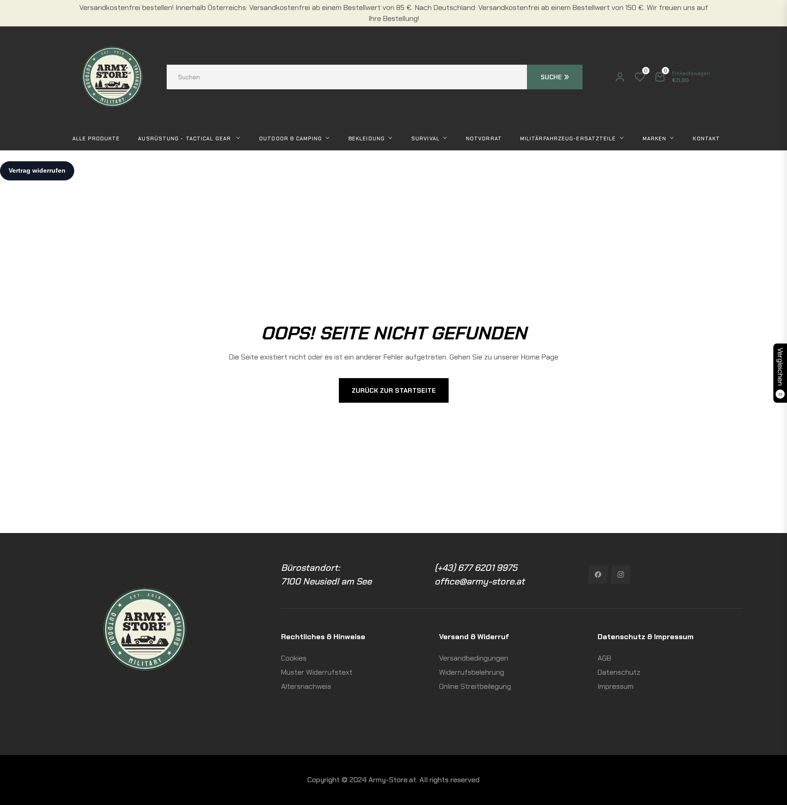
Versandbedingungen (473, 658)
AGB (604, 658)
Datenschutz (619, 672)
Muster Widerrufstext (317, 672)
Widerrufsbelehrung (471, 672)
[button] (375, 77)
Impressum (616, 686)
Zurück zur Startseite (394, 390)
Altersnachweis (306, 686)
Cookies (294, 658)
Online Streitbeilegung (475, 686)
